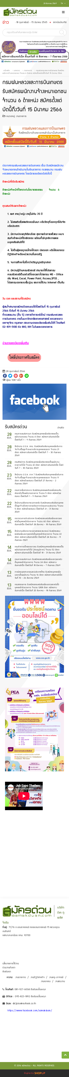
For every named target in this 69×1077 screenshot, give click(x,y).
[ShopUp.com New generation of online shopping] (39, 1073)
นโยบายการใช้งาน (11, 964)
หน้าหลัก (7, 70)
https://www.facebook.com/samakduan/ (30, 1011)
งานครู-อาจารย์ (56, 977)
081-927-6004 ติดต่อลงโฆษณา (30, 989)
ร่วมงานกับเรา (9, 968)
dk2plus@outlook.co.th (24, 1004)
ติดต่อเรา (7, 972)
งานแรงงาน (60, 981)
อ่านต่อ (33, 52)
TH (62, 3)
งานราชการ (28, 70)
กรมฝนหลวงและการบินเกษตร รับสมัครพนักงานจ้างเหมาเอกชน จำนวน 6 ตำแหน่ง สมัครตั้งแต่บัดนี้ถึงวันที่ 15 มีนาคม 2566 (33, 72)
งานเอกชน (45, 981)
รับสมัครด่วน (16, 427)
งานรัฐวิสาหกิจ (38, 977)
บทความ (17, 70)
